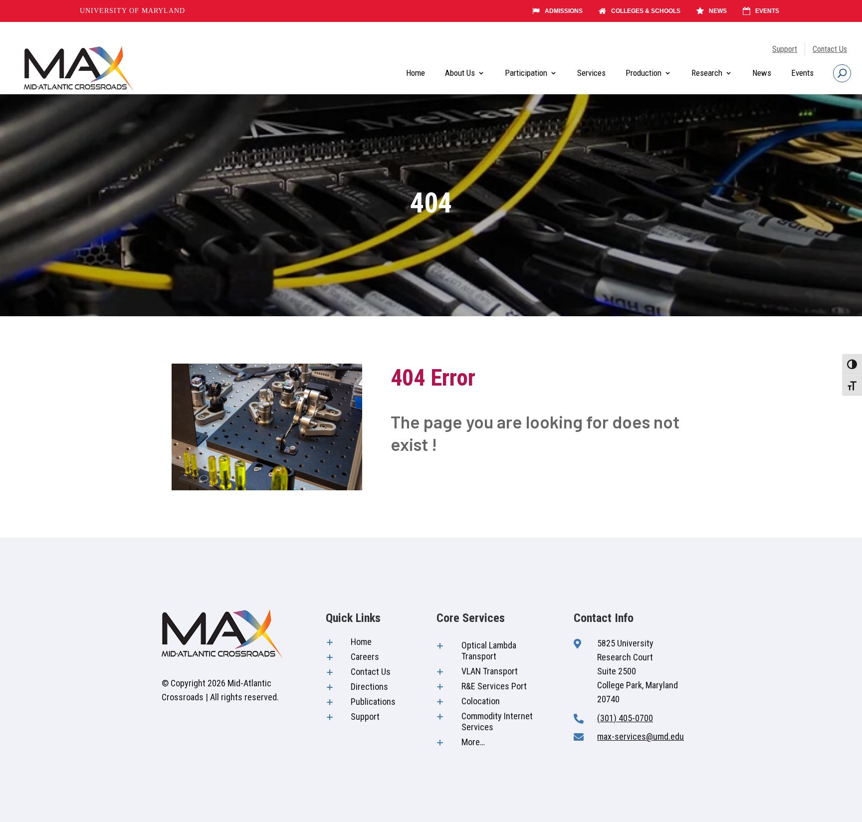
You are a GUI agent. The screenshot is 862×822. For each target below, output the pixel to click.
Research (706, 73)
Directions (369, 686)
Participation (526, 73)
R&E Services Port (494, 686)
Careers (365, 656)
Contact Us (830, 49)
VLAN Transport (489, 671)
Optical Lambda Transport (488, 650)
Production (643, 73)
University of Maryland (132, 10)
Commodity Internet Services (497, 721)
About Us (460, 73)
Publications (373, 701)
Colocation (480, 701)
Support (784, 49)
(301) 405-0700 (625, 718)
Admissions (564, 10)
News (718, 10)
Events (767, 10)
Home (415, 73)
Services (591, 73)
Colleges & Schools (645, 10)
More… (473, 742)
